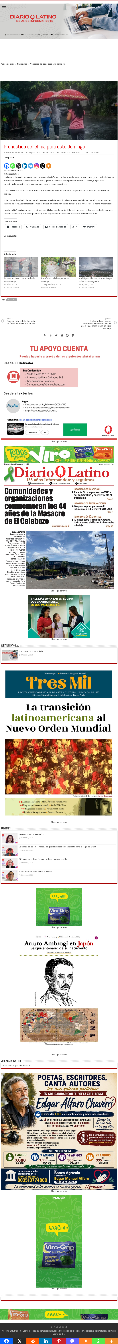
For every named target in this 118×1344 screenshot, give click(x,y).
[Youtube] (61, 335)
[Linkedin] (24, 164)
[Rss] (45, 335)
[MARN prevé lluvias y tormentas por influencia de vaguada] (96, 267)
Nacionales (22, 64)
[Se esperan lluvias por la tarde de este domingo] (21, 267)
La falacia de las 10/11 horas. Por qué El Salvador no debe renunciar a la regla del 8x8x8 (57, 847)
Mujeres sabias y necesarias (31, 834)
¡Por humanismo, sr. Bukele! (31, 651)
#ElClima (12, 300)
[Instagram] (36, 164)
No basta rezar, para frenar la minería (35, 872)
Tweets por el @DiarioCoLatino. (16, 1065)
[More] (48, 164)
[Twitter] (30, 164)
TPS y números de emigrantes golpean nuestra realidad (43, 859)
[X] (18, 164)
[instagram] (67, 335)
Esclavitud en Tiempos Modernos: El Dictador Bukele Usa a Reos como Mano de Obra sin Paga (96, 324)
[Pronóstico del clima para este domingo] (58, 267)
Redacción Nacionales (15, 153)
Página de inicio (7, 64)
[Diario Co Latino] (59, 20)
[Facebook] (6, 164)
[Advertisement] (59, 49)
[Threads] (42, 164)
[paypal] (72, 335)
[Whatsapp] (12, 164)
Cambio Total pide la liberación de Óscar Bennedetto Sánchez (21, 321)
